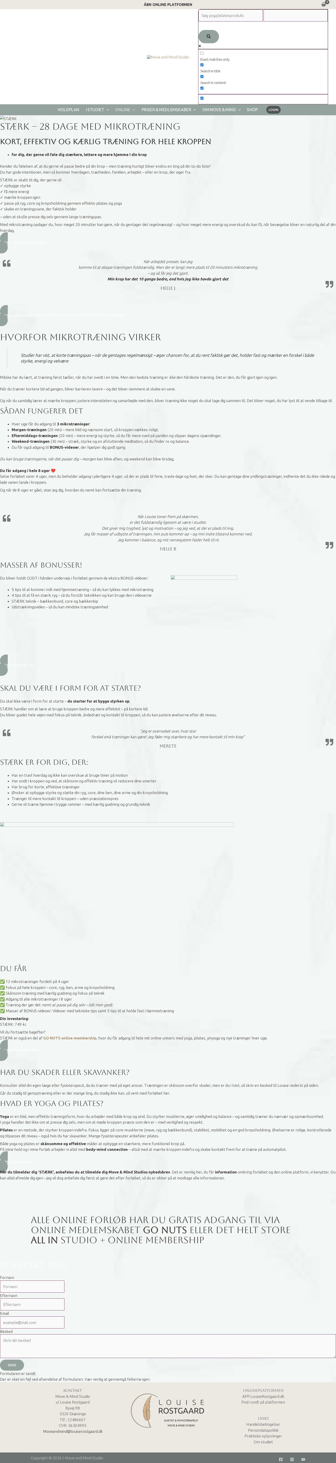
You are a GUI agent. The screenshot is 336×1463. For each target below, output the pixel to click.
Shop (252, 109)
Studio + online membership (117, 1240)
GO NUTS (165, 1230)
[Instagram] (292, 1459)
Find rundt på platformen (263, 1402)
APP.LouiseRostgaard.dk (263, 1396)
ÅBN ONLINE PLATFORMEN (168, 5)
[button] (106, 109)
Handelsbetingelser (263, 1424)
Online (122, 109)
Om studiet (263, 1442)
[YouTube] (303, 1459)
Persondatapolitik (263, 1430)
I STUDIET (95, 109)
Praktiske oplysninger (263, 1436)
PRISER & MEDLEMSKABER (166, 109)
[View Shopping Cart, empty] (323, 4)
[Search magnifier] (208, 36)
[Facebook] (281, 1459)
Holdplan (68, 109)
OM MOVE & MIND (219, 109)
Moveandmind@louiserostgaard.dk (73, 1431)
